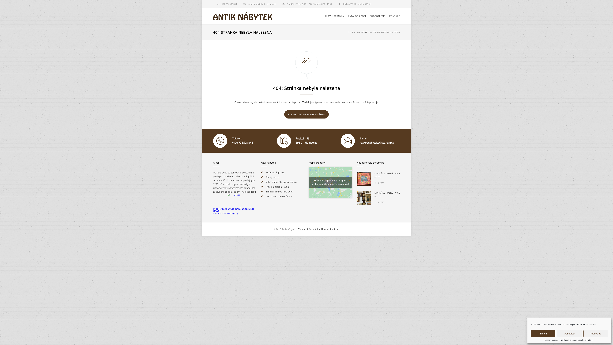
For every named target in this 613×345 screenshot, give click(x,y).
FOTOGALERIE (377, 16)
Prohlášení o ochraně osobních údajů (576, 340)
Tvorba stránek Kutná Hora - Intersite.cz (319, 229)
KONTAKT (394, 16)
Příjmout (543, 333)
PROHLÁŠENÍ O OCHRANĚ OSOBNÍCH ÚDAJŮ (233, 210)
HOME (364, 32)
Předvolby (595, 333)
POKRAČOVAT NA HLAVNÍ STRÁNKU (306, 114)
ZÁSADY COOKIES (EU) (225, 213)
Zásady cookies (551, 340)
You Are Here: (354, 32)
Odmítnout (569, 333)
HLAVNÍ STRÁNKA (334, 16)
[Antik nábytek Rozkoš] (242, 16)
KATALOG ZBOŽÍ (357, 16)
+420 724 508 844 (229, 4)
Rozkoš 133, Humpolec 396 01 (357, 4)
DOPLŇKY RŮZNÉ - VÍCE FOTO (387, 175)
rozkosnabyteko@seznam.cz (377, 142)
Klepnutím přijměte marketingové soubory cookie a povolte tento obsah (330, 182)
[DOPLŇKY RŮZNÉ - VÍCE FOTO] (364, 179)
